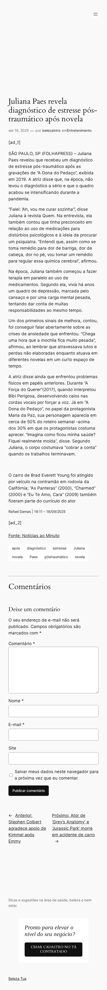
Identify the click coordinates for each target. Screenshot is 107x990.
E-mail (16, 724)
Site (12, 748)
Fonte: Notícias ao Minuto (33, 535)
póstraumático (56, 557)
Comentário (21, 643)
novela (17, 557)
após (16, 548)
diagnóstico (36, 548)
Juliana (79, 548)
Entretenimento (79, 130)
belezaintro (51, 130)
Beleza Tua (17, 978)
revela (80, 557)
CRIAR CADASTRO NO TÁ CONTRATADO (53, 949)
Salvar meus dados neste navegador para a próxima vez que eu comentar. (57, 775)
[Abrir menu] (96, 14)
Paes (34, 557)
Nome (16, 700)
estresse (59, 548)
